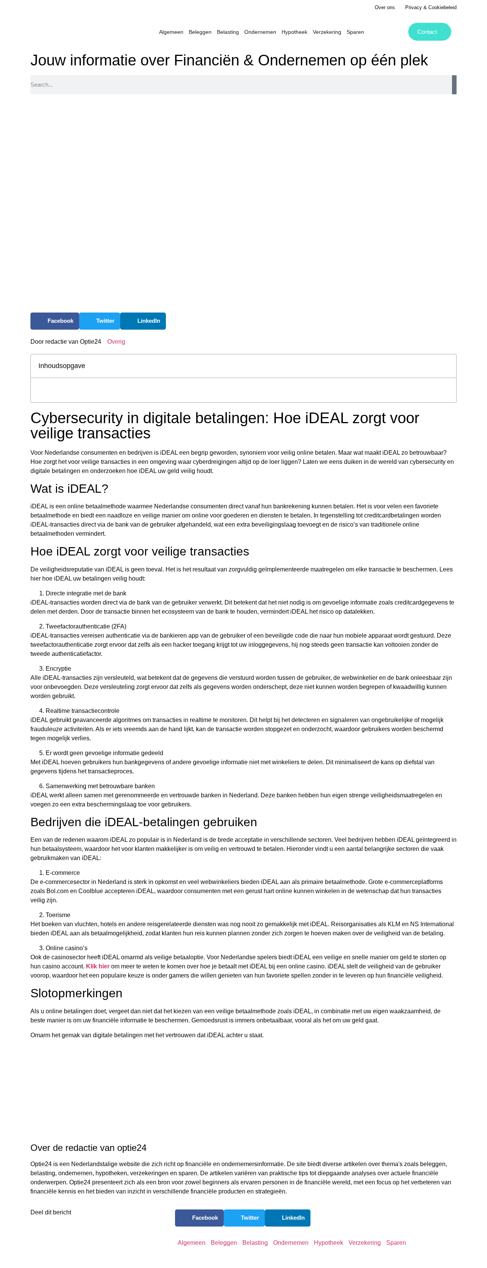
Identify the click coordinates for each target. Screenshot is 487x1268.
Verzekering (327, 32)
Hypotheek (294, 32)
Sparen (355, 32)
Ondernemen (260, 32)
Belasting (228, 32)
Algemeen (171, 32)
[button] (54, 321)
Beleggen (200, 32)
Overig (116, 341)
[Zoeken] (454, 84)
